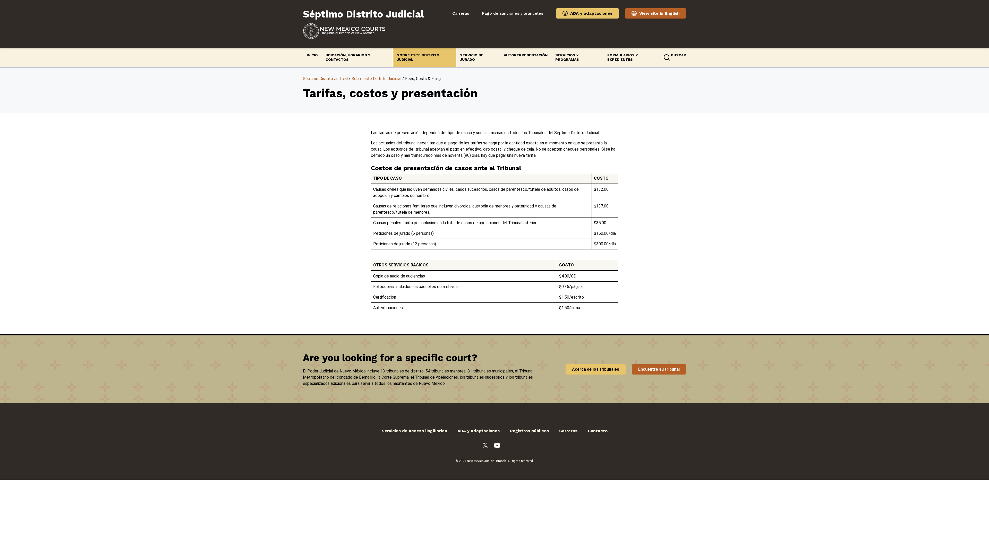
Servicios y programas (567, 57)
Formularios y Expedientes (622, 57)
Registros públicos (529, 430)
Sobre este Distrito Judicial (418, 57)
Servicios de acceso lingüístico (414, 430)
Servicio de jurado (471, 57)
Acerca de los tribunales (595, 369)
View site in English (659, 13)
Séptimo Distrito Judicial (325, 78)
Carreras (460, 13)
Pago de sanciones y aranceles (512, 13)
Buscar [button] (678, 55)
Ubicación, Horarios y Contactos (348, 57)
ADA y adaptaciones (591, 13)
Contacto (598, 430)
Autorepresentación (526, 55)
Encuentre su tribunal (659, 369)
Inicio (312, 55)
